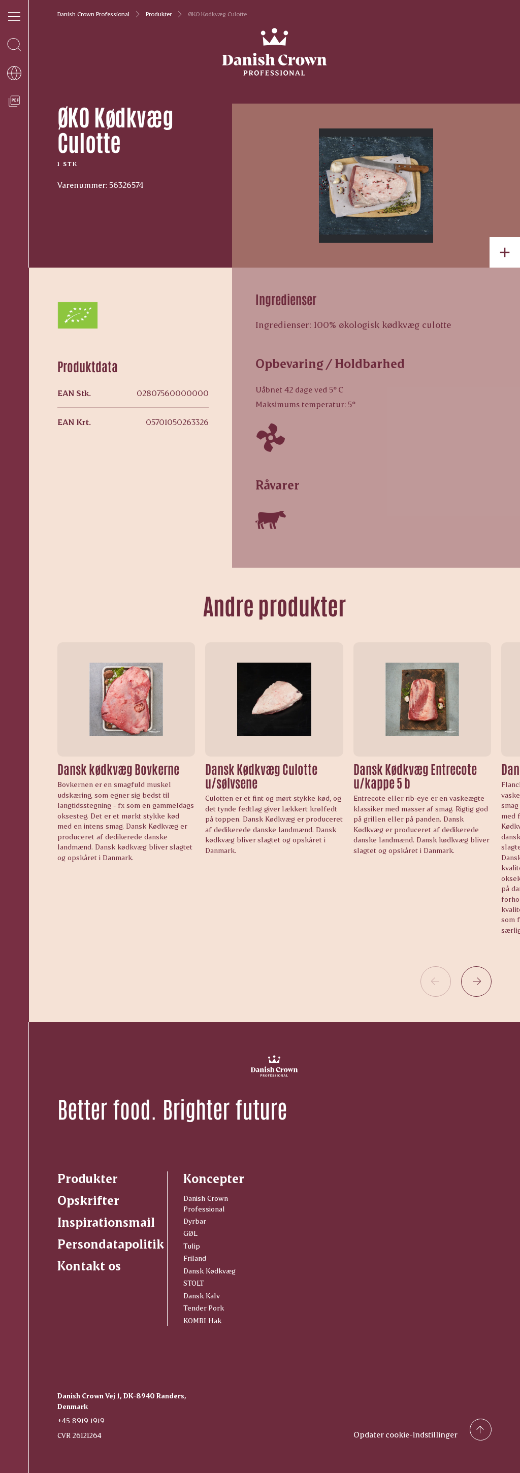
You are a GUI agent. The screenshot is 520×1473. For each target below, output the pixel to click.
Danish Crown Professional (93, 14)
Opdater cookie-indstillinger (405, 1434)
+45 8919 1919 (81, 1420)
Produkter (159, 14)
